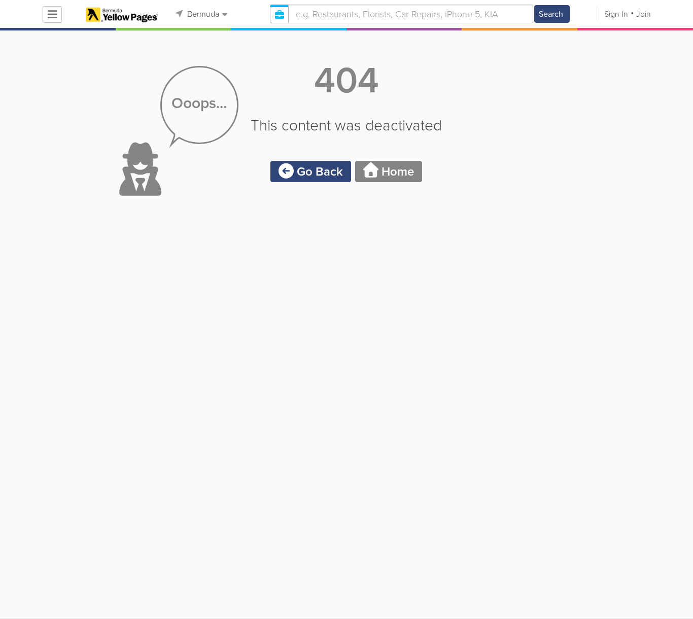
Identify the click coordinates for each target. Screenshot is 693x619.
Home (396, 171)
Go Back (318, 171)
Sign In (616, 14)
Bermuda (202, 14)
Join (643, 14)
